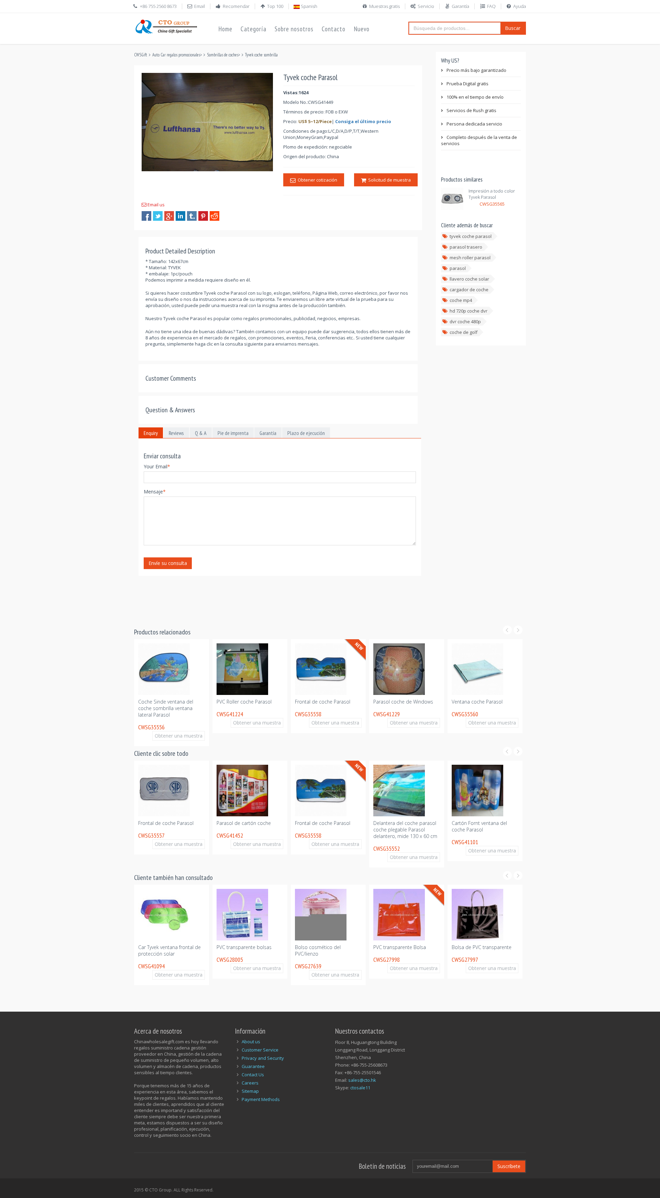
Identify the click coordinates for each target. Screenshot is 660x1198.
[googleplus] (169, 216)
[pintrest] (203, 216)
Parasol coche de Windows (361, 701)
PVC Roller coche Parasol (201, 701)
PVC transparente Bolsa (371, 947)
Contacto (333, 29)
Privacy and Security (263, 1058)
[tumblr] (192, 216)
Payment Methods (261, 1099)
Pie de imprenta (233, 432)
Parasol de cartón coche (515, 701)
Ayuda (519, 6)
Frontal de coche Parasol (280, 701)
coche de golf (463, 332)
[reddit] (214, 216)
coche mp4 (461, 300)
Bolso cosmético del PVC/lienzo (289, 950)
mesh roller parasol (470, 257)
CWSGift (140, 55)
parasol (458, 268)
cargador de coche (469, 289)
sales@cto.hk (362, 1080)
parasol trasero (466, 247)
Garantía (460, 6)
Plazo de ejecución (306, 432)
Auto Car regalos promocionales (176, 55)
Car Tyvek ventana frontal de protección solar (141, 950)
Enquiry (151, 432)
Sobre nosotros (294, 29)
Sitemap (250, 1091)
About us (251, 1041)
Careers (250, 1083)
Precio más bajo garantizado (476, 70)
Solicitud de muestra (388, 180)
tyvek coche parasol (471, 236)
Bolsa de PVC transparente (453, 947)
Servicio (426, 6)
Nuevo (362, 29)
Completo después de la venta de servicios (479, 140)
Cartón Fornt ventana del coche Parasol (450, 826)
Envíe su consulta (167, 563)
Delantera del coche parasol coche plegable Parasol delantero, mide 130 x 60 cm (377, 829)
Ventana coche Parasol (434, 701)
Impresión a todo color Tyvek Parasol (492, 194)
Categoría (253, 29)
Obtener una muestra (140, 735)
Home (225, 29)
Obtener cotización (316, 180)
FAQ (491, 6)
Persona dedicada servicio (474, 124)
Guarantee (253, 1066)
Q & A (201, 432)
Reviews (176, 432)
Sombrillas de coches (222, 55)
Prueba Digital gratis (467, 83)
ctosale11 (360, 1088)
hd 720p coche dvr (468, 311)
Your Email (157, 466)
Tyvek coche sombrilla (261, 55)
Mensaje (155, 491)
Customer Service (260, 1050)
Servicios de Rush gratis (471, 110)
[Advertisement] (259, 597)
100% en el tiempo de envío (475, 97)
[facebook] (146, 216)
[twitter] (158, 216)
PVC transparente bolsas (215, 947)
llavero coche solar (469, 279)
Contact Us (253, 1074)
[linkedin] (180, 216)
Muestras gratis (384, 6)
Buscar (512, 28)
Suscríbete (508, 1166)
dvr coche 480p (465, 321)
